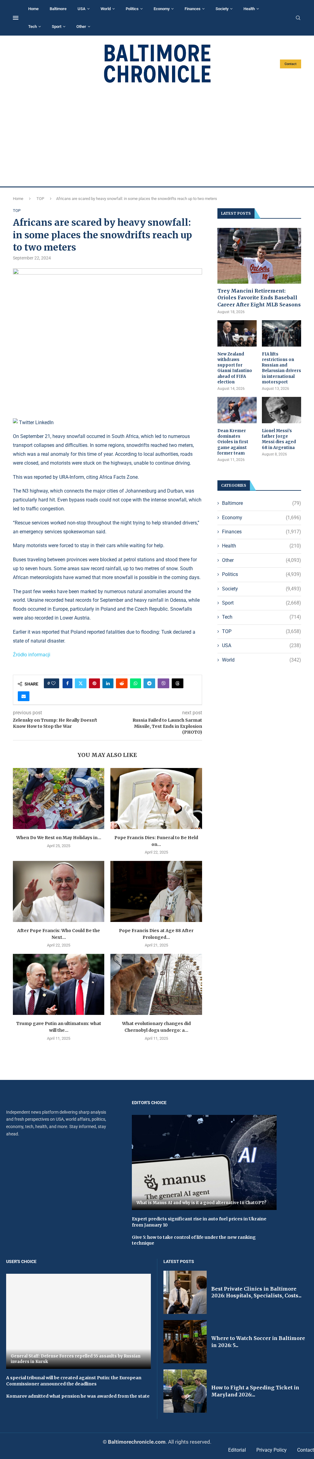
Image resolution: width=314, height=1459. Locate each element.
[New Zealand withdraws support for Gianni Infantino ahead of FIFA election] (237, 333)
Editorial (237, 1450)
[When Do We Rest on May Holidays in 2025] (58, 798)
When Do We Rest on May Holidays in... (58, 837)
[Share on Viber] (163, 683)
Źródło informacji (31, 655)
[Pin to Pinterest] (94, 683)
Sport (56, 26)
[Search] (298, 18)
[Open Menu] (15, 18)
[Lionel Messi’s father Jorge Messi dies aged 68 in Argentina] (281, 410)
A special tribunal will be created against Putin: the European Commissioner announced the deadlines (73, 1381)
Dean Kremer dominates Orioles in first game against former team (232, 442)
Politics (132, 8)
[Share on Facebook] (67, 683)
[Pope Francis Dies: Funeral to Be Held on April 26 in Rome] (156, 798)
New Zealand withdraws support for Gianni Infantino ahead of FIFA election (234, 368)
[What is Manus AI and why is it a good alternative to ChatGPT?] (204, 1162)
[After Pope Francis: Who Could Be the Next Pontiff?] (58, 891)
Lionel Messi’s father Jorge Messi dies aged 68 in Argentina (279, 439)
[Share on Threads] (177, 683)
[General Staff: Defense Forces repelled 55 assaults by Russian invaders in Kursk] (78, 1321)
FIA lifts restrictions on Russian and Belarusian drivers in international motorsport (281, 368)
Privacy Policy (271, 1450)
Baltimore (58, 8)
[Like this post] (53, 683)
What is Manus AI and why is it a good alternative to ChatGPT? (201, 1202)
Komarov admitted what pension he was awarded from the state (78, 1396)
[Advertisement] (157, 135)
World (106, 8)
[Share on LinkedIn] (107, 683)
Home (33, 8)
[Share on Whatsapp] (135, 683)
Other (81, 26)
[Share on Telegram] (149, 683)
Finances (193, 8)
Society (222, 8)
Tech (32, 26)
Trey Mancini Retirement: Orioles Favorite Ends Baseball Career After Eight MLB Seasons (259, 298)
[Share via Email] (23, 696)
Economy (162, 8)
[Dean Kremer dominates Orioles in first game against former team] (237, 410)
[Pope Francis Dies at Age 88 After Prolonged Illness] (156, 891)
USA (82, 8)
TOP (40, 198)
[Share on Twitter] (80, 683)
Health (249, 8)
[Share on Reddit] (122, 683)
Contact (291, 64)
